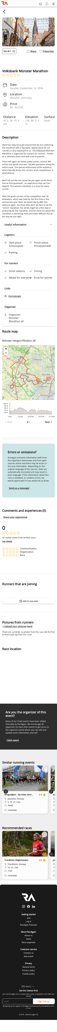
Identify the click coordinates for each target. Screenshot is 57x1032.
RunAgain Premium (28, 925)
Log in (28, 921)
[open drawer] (53, 4)
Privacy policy (28, 970)
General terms (28, 967)
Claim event (13, 740)
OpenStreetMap (48, 399)
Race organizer (28, 942)
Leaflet (36, 399)
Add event (28, 956)
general (47, 1006)
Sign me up (44, 1001)
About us (28, 935)
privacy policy (36, 1006)
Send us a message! (19, 488)
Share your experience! (15, 517)
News (28, 939)
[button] (28, 224)
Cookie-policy (28, 974)
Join (28, 918)
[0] (47, 4)
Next (47, 422)
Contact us (28, 953)
